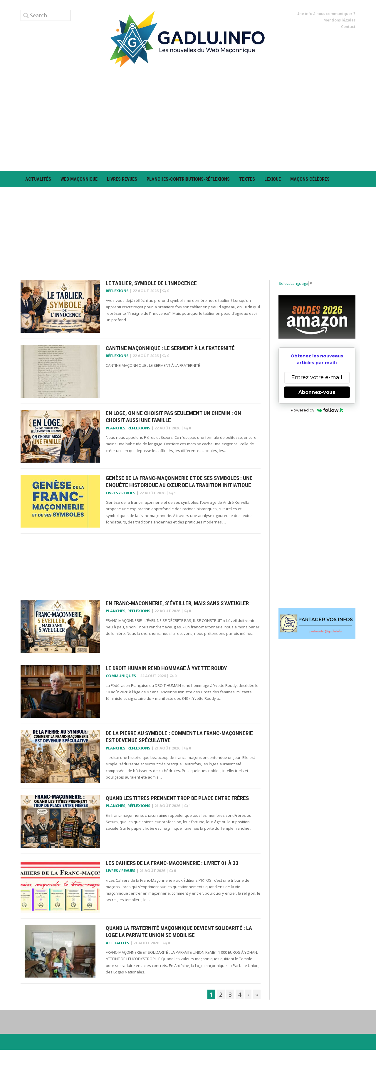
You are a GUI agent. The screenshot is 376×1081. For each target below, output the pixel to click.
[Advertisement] (188, 119)
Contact (348, 26)
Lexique (272, 179)
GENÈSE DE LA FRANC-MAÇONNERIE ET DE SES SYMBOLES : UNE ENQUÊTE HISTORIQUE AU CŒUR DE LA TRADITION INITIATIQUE (179, 482)
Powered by (302, 410)
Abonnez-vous (316, 392)
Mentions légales (339, 20)
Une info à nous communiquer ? (325, 13)
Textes (247, 179)
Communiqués (121, 675)
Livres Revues (122, 179)
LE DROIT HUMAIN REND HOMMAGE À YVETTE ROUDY (166, 668)
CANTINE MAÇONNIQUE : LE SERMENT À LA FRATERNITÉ (170, 348)
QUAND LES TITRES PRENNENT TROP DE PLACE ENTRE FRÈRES (177, 798)
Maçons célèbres (310, 179)
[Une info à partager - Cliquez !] (317, 623)
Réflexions (117, 290)
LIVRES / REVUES (120, 493)
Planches (115, 428)
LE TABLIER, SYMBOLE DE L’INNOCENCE (151, 283)
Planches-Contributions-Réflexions (188, 179)
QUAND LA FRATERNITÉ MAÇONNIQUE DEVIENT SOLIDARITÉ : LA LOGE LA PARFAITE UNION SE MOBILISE (179, 932)
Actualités (38, 179)
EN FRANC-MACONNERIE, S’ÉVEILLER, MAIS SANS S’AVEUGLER (177, 603)
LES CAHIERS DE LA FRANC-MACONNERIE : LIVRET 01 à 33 (172, 863)
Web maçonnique (79, 179)
